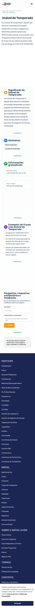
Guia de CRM (6, 449)
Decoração (5, 401)
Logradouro (6, 427)
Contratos (5, 444)
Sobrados (5, 494)
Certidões (5, 405)
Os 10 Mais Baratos (8, 392)
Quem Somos (6, 535)
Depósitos (5, 516)
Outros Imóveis (7, 524)
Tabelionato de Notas (9, 422)
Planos (4, 552)
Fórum (4, 370)
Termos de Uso (12, 594)
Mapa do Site (6, 557)
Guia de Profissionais (9, 375)
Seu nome (7, 307)
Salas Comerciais (8, 507)
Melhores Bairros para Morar (12, 383)
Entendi (17, 603)
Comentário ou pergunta (12, 315)
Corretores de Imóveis (10, 440)
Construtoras (6, 453)
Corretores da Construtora (11, 457)
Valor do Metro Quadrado (11, 388)
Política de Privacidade (10, 572)
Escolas (4, 431)
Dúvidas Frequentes (9, 548)
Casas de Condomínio (9, 485)
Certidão (5, 409)
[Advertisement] (17, 66)
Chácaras (5, 481)
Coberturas (6, 498)
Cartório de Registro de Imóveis (13, 418)
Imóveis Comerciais (9, 520)
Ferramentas (6, 379)
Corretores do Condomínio (11, 462)
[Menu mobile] (31, 4)
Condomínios (6, 366)
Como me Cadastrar (9, 539)
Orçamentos (6, 396)
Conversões (6, 435)
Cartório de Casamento (10, 414)
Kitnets (4, 503)
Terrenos (5, 490)
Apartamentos (7, 472)
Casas (4, 477)
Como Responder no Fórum (11, 544)
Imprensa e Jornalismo (10, 582)
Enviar (10, 325)
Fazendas (5, 511)
